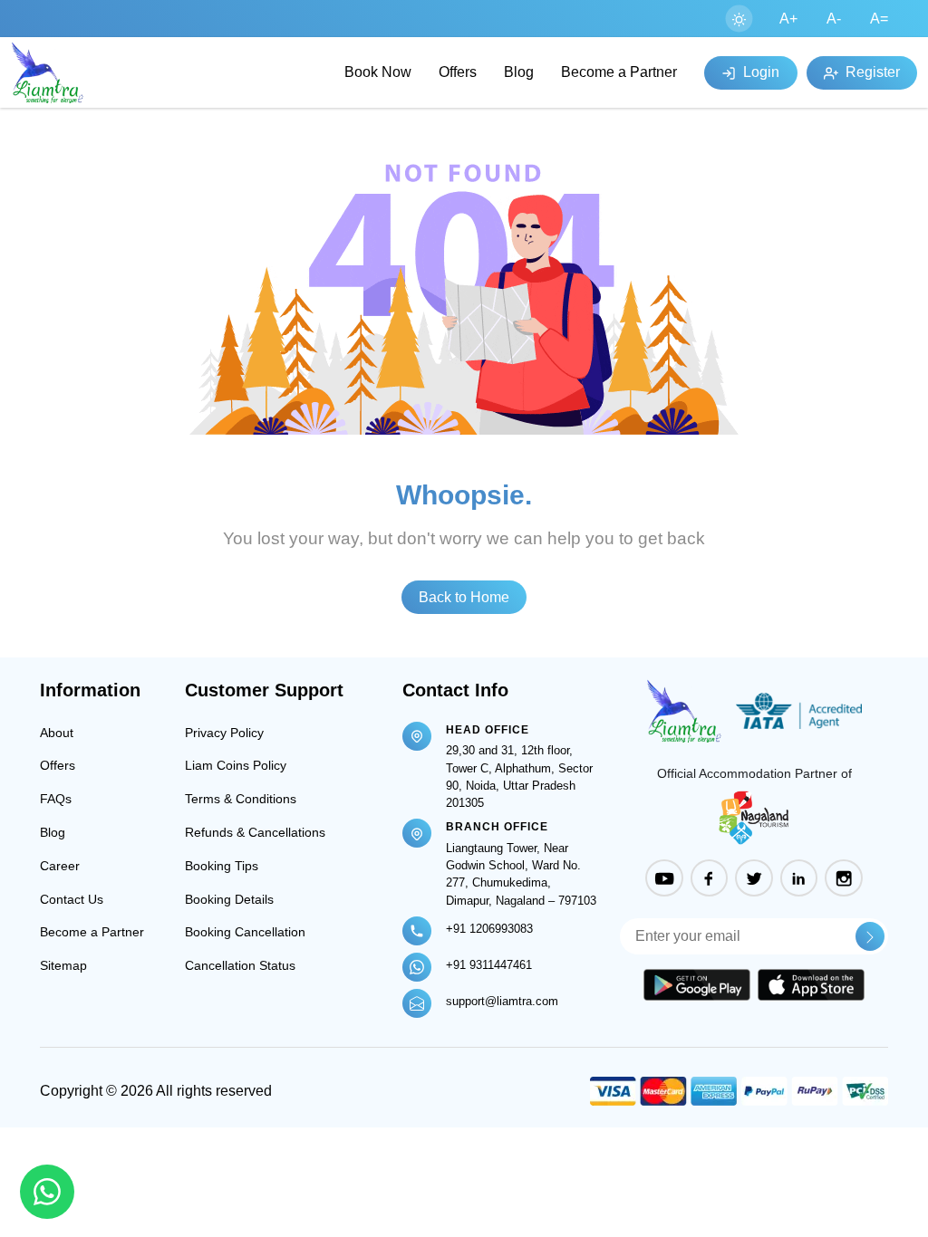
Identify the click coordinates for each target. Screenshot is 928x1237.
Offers (458, 72)
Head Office (487, 730)
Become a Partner (619, 72)
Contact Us (71, 899)
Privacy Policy (224, 732)
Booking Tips (221, 865)
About (56, 732)
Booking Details (229, 899)
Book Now (377, 72)
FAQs (56, 798)
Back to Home (464, 597)
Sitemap (63, 965)
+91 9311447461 (489, 965)
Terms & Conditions (240, 798)
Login (759, 72)
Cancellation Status (240, 965)
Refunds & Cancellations (255, 832)
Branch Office (497, 826)
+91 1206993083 (489, 928)
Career (60, 865)
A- (833, 18)
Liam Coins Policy (235, 765)
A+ (788, 18)
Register (871, 72)
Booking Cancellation (245, 932)
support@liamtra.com (502, 1001)
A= (879, 18)
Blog (519, 72)
